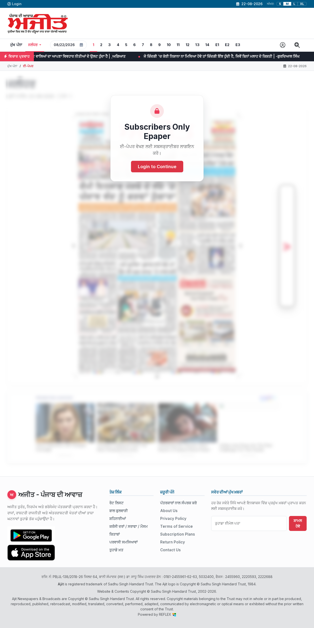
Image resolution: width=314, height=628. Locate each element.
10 (169, 45)
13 (197, 45)
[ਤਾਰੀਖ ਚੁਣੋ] (81, 44)
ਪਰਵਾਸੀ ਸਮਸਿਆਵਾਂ (123, 542)
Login (17, 4)
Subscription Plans (177, 534)
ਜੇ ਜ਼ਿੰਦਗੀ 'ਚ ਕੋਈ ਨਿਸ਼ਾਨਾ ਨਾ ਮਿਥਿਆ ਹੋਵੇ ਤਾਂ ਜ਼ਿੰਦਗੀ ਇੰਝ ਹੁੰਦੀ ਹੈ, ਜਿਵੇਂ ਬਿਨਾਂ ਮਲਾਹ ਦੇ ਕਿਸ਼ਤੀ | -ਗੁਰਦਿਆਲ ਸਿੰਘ (147, 56)
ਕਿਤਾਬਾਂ (114, 534)
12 (188, 45)
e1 (217, 45)
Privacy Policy (173, 518)
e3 (238, 45)
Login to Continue (157, 166)
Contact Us (170, 550)
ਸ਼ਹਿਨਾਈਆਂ (117, 518)
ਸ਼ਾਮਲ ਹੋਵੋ (298, 523)
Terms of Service (176, 526)
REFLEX (165, 614)
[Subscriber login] (282, 45)
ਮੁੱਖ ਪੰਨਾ (16, 45)
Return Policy (172, 542)
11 (178, 45)
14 (207, 45)
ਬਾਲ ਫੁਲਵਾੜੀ (118, 510)
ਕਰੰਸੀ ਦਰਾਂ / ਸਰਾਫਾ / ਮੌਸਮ (128, 526)
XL (302, 4)
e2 (227, 45)
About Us (169, 510)
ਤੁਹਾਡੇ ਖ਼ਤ (116, 550)
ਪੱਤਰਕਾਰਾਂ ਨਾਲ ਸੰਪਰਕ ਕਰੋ (178, 503)
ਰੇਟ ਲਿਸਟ (116, 503)
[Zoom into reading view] (297, 45)
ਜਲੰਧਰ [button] (33, 45)
